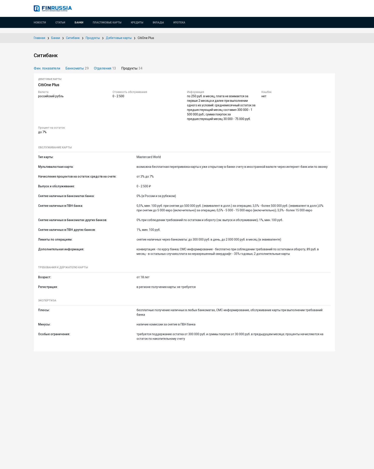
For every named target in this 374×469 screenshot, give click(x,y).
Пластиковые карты (107, 22)
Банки (79, 22)
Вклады (158, 22)
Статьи (60, 22)
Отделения (105, 68)
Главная (39, 38)
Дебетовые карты (119, 38)
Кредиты (137, 22)
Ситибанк (73, 38)
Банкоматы (77, 68)
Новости (40, 22)
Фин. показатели (47, 68)
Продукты (93, 38)
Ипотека (179, 22)
